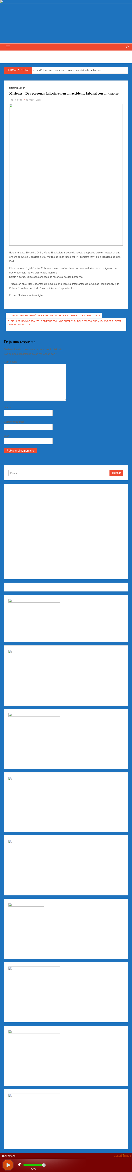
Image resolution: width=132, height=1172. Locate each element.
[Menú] (7, 46)
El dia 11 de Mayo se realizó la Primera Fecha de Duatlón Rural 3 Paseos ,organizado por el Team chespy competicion (64, 323)
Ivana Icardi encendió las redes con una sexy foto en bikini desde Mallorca (55, 315)
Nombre (9, 407)
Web (6, 436)
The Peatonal (16, 99)
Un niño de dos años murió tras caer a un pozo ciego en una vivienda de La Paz (56, 70)
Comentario (11, 361)
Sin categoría (17, 87)
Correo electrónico (15, 421)
